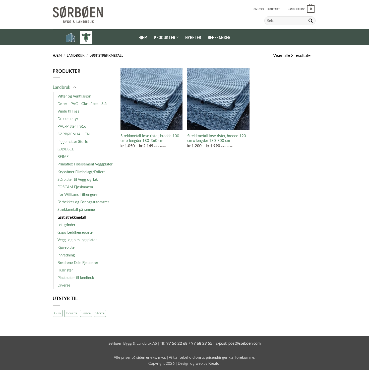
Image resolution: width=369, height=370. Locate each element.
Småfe (86, 313)
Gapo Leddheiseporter (75, 232)
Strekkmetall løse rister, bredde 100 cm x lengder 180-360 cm (149, 138)
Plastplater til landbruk (75, 277)
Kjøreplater (66, 247)
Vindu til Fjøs (68, 111)
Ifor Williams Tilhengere (77, 194)
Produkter (164, 37)
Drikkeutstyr (67, 118)
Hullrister (65, 270)
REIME (63, 156)
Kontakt (274, 9)
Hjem (143, 37)
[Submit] (310, 20)
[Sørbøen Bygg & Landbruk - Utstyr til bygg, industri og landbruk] (78, 14)
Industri (71, 313)
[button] (301, 9)
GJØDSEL (65, 149)
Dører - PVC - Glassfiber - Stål (82, 103)
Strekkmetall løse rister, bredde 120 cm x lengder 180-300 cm (216, 138)
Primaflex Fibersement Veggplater (84, 164)
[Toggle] (75, 87)
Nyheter (193, 37)
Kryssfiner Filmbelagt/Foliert (81, 171)
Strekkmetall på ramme (76, 209)
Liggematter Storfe (72, 141)
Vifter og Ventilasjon (74, 96)
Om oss (259, 9)
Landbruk (76, 55)
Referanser (219, 37)
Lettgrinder (66, 224)
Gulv (57, 313)
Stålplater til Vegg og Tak (77, 179)
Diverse (63, 285)
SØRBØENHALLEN (73, 134)
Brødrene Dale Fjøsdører (77, 262)
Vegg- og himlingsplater (77, 239)
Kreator (214, 363)
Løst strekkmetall (71, 217)
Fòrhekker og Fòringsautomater (83, 202)
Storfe (99, 313)
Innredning (66, 255)
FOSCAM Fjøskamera (75, 186)
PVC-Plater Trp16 (71, 126)
